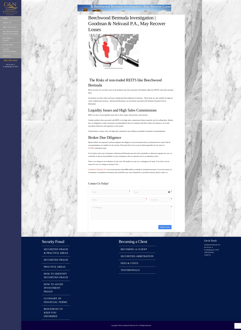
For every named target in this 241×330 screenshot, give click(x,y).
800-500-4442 (10, 60)
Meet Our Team (9, 27)
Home (5, 18)
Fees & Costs (129, 263)
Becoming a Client (8, 39)
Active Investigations (10, 50)
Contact (7, 56)
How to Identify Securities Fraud (56, 275)
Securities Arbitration (137, 256)
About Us (7, 23)
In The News (8, 45)
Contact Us (207, 255)
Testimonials (130, 270)
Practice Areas (54, 266)
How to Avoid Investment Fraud (53, 288)
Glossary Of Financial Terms (55, 300)
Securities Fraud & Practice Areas (11, 33)
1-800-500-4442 (209, 252)
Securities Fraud (56, 259)
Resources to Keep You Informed (53, 313)
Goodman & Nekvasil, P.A (97, 169)
